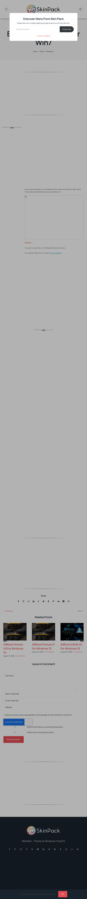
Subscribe (66, 29)
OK (63, 894)
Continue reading (43, 36)
